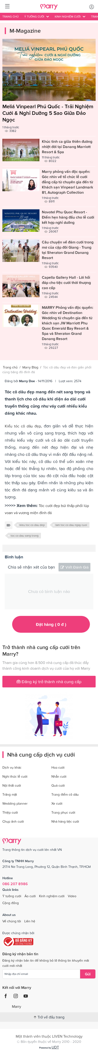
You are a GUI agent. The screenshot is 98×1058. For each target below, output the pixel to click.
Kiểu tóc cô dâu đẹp (23, 426)
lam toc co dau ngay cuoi (71, 525)
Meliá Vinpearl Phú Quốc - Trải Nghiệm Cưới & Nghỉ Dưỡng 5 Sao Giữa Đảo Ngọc (47, 113)
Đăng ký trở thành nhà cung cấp (50, 681)
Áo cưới (30, 896)
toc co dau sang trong (25, 535)
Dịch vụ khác (11, 767)
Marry (16, 1006)
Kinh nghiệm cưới (51, 896)
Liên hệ (29, 921)
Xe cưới (56, 803)
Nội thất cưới (11, 785)
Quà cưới (58, 785)
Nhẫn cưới (58, 776)
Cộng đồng (10, 903)
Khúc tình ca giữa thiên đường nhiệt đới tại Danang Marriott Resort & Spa (67, 146)
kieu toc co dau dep (32, 525)
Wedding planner (15, 803)
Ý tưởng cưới (11, 896)
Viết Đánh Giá (76, 567)
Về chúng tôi (11, 921)
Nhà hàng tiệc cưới (65, 821)
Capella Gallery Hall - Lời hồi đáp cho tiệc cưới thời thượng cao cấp (66, 282)
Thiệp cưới (10, 812)
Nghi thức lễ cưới (14, 776)
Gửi (88, 974)
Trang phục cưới (63, 812)
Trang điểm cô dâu (65, 794)
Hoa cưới (57, 767)
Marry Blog (30, 367)
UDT (55, 1047)
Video (72, 896)
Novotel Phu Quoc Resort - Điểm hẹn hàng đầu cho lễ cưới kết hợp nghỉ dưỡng (68, 217)
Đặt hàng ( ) (51, 624)
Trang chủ (10, 16)
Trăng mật (9, 794)
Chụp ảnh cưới (13, 821)
